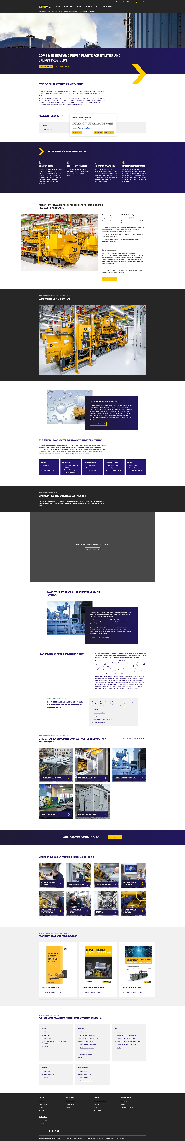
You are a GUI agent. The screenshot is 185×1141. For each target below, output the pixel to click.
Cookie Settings (98, 132)
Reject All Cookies (76, 132)
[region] (93, 125)
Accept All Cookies (109, 132)
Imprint (90, 128)
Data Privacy (85, 128)
